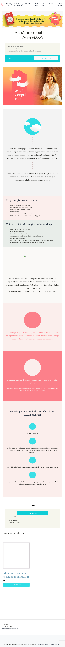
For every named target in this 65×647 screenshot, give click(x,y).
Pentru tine (8, 4)
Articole (28, 3)
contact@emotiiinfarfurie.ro (10, 628)
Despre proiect (36, 4)
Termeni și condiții (43, 644)
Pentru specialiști (18, 4)
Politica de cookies (56, 644)
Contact (52, 3)
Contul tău (44, 4)
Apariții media (60, 4)
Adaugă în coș (46, 58)
